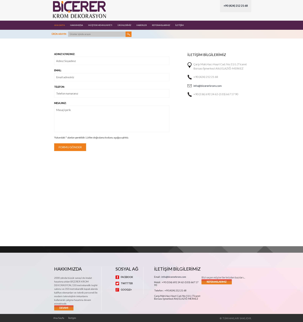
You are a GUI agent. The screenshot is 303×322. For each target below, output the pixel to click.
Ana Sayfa (59, 25)
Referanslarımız (217, 281)
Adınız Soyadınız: (64, 54)
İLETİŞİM (179, 25)
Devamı (63, 307)
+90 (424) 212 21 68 (236, 5)
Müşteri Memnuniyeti (100, 25)
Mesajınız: (60, 103)
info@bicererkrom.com (207, 85)
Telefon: (59, 86)
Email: (57, 70)
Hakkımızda (76, 25)
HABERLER (141, 25)
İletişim (72, 318)
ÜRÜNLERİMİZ (124, 25)
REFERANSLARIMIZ (161, 25)
